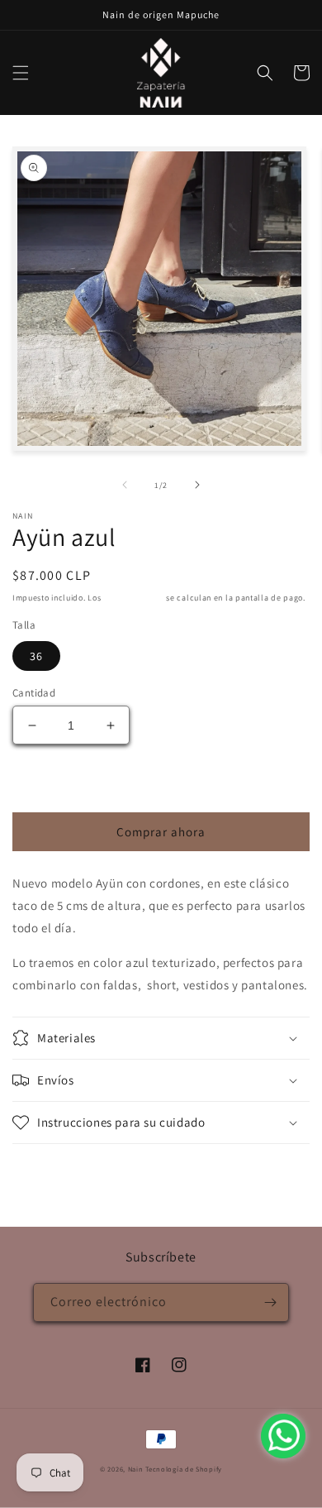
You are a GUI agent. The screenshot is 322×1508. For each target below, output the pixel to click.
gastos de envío (133, 597)
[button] (20, 73)
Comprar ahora (161, 832)
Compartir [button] (58, 1166)
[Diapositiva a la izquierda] (125, 485)
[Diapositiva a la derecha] (197, 485)
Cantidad (33, 693)
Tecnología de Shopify (183, 1468)
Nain (136, 1468)
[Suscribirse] (270, 1302)
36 (36, 656)
